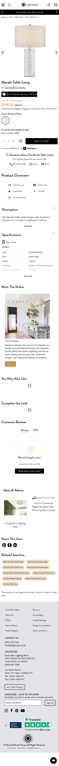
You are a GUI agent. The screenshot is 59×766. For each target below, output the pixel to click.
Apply (17, 108)
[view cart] (55, 4)
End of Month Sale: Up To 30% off (22, 94)
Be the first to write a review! (29, 471)
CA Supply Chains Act (33, 748)
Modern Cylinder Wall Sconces (43, 573)
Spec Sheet (11, 242)
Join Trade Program (15, 687)
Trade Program (11, 630)
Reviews (36, 609)
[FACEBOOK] (11, 710)
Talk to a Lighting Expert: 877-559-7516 (29, 12)
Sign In (26, 108)
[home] (29, 6)
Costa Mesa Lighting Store (16, 655)
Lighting (4, 17)
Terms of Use (21, 748)
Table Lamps (19, 17)
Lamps (11, 17)
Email (47, 164)
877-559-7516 (19, 164)
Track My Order (12, 609)
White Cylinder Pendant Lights (37, 567)
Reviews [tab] (25, 430)
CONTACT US (11, 638)
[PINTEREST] (16, 710)
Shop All (10, 364)
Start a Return (11, 625)
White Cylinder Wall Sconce (13, 567)
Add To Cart (41, 141)
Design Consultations (42, 625)
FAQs (8, 620)
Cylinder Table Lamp (10, 584)
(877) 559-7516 (12, 642)
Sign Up (50, 702)
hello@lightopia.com (15, 645)
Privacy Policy (12, 748)
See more (28, 225)
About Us (9, 615)
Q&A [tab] (35, 430)
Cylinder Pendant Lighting (12, 578)
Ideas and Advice (40, 630)
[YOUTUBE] (23, 710)
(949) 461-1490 (12, 664)
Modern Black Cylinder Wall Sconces (16, 573)
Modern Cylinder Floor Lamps (36, 578)
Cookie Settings (39, 620)
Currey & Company (15, 87)
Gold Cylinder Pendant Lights (38, 561)
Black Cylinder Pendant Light (13, 561)
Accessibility (38, 615)
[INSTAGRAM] (6, 710)
